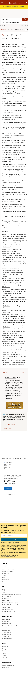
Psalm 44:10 (6, 287)
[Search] (25, 19)
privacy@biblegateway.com (8, 556)
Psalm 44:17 (6, 314)
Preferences (5, 667)
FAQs (3, 590)
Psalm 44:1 (6, 234)
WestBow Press (6, 634)
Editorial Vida (6, 630)
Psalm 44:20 (6, 335)
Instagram (5, 649)
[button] (26, 3)
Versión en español (8, 665)
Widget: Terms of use (8, 611)
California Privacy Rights (10, 603)
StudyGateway (6, 621)
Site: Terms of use (7, 609)
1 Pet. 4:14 (13, 352)
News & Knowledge (8, 569)
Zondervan (5, 636)
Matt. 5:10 (6, 352)
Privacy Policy (6, 555)
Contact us (5, 598)
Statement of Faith (7, 571)
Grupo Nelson (6, 628)
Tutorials (4, 592)
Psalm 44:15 (6, 306)
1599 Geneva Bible (10, 378)
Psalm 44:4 (6, 262)
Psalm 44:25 (6, 354)
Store (4, 575)
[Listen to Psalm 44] (20, 35)
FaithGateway (6, 619)
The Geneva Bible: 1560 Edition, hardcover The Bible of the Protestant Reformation (13, 477)
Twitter (4, 655)
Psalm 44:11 (6, 289)
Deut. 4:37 (11, 260)
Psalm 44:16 (6, 310)
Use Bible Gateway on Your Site (11, 594)
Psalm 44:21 (6, 341)
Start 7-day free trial (10, 424)
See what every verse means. (14, 7)
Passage (3, 29)
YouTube (4, 657)
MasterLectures (7, 639)
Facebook (5, 647)
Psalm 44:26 (6, 360)
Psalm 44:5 (6, 268)
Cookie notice (6, 607)
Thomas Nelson (7, 632)
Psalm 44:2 (6, 247)
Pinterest (5, 651)
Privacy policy (6, 600)
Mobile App (5, 573)
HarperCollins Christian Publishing (12, 626)
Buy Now (8, 488)
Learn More (7, 428)
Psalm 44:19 (6, 327)
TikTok (4, 653)
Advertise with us (7, 596)
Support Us (5, 582)
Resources (10, 29)
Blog (3, 577)
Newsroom (5, 580)
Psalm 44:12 (6, 297)
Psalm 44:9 (6, 278)
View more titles (14, 495)
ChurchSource (6, 623)
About (4, 567)
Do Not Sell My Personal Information (13, 605)
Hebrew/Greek (19, 29)
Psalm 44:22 (6, 346)
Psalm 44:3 (6, 255)
